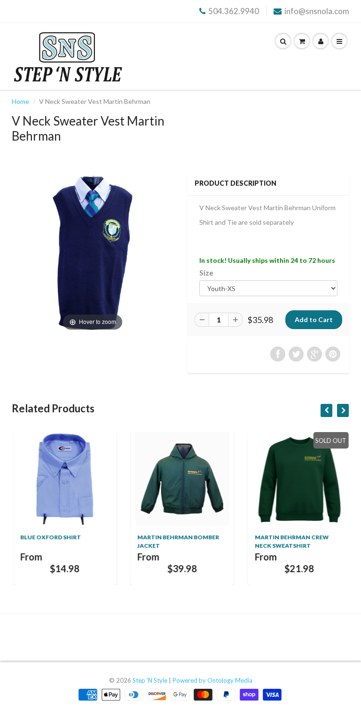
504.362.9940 (233, 11)
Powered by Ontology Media (212, 680)
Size (206, 272)
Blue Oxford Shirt (49, 537)
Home (20, 101)
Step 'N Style (151, 680)
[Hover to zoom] (92, 252)
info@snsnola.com (316, 11)
